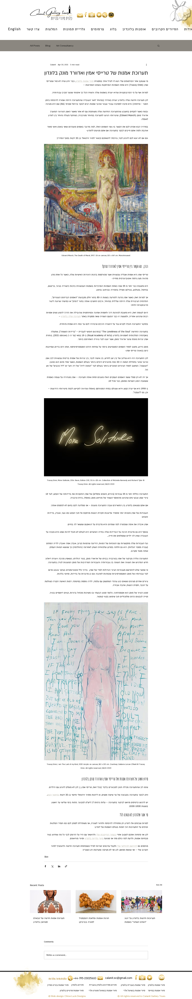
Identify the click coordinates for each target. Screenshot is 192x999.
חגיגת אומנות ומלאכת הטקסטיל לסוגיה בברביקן (94, 920)
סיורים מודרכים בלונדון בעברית (103, 985)
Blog (47, 45)
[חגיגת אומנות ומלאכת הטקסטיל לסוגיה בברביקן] (96, 901)
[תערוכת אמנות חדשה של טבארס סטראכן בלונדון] (50, 901)
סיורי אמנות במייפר (156, 990)
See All (159, 885)
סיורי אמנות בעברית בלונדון (133, 985)
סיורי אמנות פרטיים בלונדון (72, 990)
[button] (158, 45)
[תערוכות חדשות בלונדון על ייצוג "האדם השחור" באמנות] (141, 901)
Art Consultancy (65, 45)
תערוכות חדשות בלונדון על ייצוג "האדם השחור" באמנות (140, 920)
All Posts (35, 45)
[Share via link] (66, 866)
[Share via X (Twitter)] (52, 866)
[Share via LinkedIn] (59, 866)
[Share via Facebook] (45, 866)
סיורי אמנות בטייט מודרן (58, 985)
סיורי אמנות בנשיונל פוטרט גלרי (103, 990)
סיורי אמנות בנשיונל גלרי (134, 990)
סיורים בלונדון (77, 985)
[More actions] (146, 64)
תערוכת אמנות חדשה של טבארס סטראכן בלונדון (48, 920)
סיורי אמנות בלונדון (156, 985)
